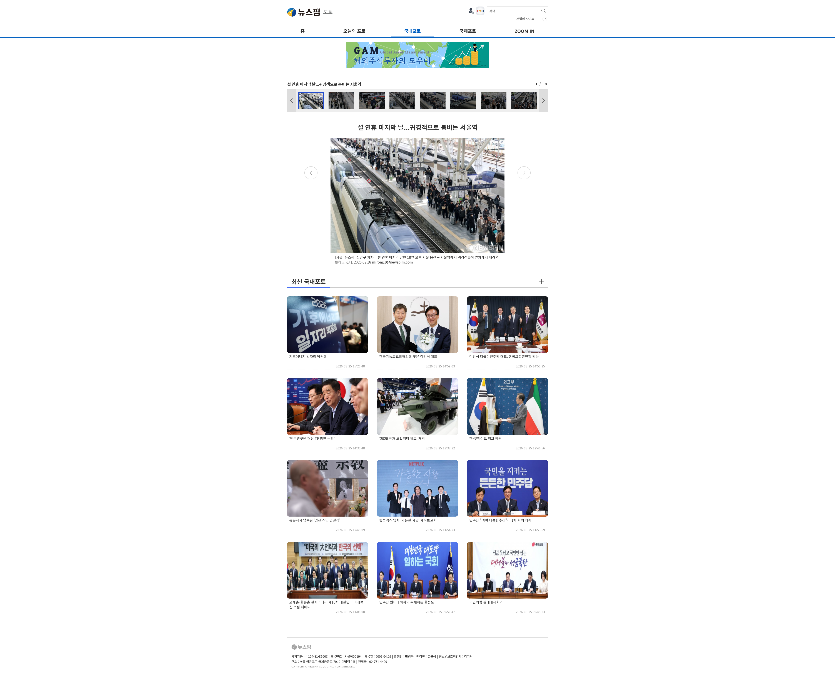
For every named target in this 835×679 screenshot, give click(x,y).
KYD (480, 11)
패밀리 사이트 (525, 18)
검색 (543, 11)
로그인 (471, 11)
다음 (543, 100)
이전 (291, 100)
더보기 (541, 281)
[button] (291, 100)
